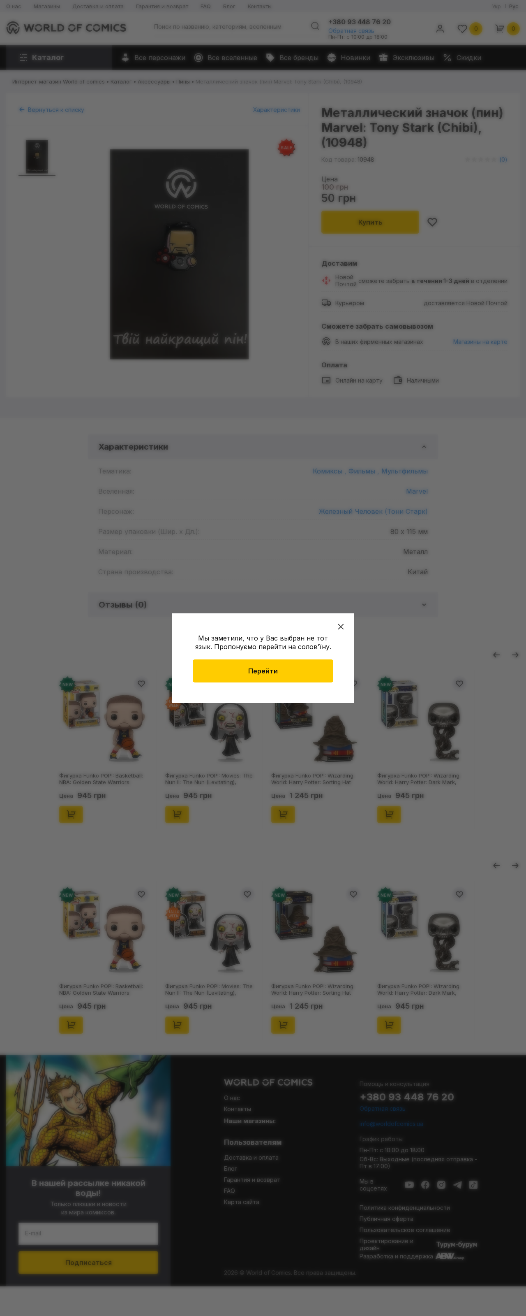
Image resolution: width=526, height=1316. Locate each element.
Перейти (263, 671)
